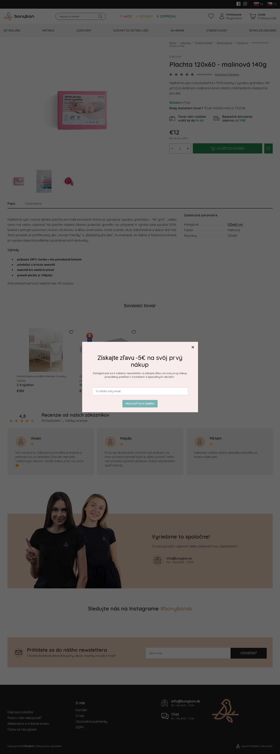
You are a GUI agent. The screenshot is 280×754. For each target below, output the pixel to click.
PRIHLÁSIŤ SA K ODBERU (140, 403)
